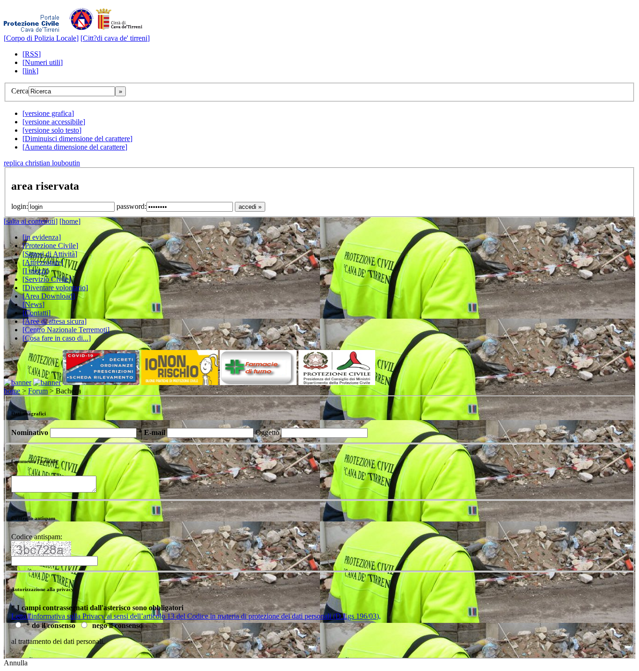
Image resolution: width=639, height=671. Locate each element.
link (30, 71)
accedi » (250, 206)
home (69, 221)
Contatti (36, 313)
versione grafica (48, 113)
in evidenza (41, 237)
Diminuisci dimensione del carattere (77, 139)
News (33, 304)
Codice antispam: (36, 537)
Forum (38, 391)
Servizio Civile (46, 279)
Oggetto (268, 432)
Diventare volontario (55, 288)
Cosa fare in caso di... (56, 338)
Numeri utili (42, 62)
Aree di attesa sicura (54, 321)
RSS (31, 54)
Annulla (16, 663)
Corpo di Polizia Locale (41, 38)
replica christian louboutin (42, 163)
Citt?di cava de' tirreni (115, 38)
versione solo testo (51, 130)
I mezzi (35, 271)
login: (19, 206)
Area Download (48, 296)
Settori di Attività (49, 254)
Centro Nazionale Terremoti (65, 330)
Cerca (20, 91)
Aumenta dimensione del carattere (74, 147)
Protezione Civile (50, 246)
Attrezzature (42, 262)
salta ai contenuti (31, 221)
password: (131, 206)
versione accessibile (53, 122)
